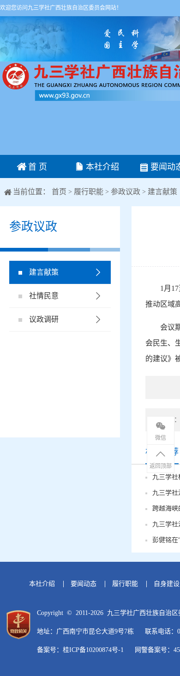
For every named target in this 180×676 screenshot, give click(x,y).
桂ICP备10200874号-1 (93, 649)
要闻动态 (83, 583)
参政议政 (125, 192)
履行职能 (88, 192)
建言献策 (162, 192)
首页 (60, 192)
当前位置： (31, 192)
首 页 (36, 167)
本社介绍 (101, 167)
